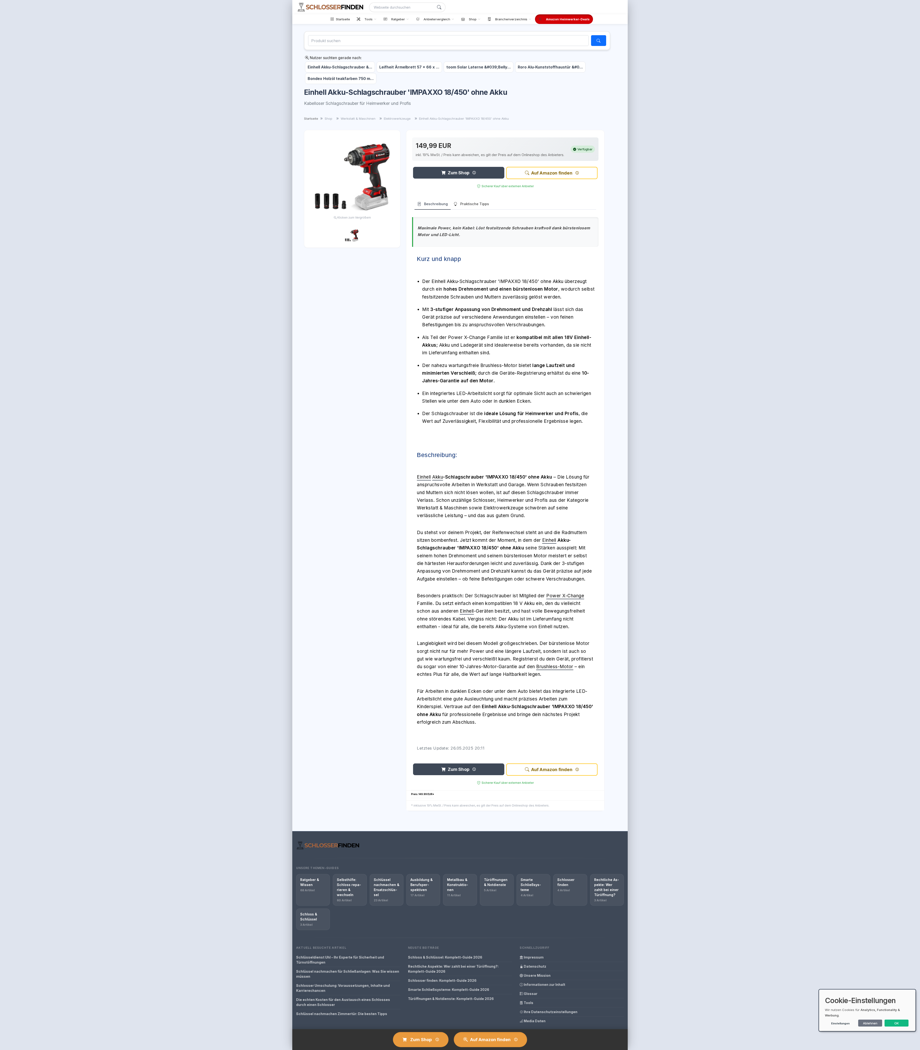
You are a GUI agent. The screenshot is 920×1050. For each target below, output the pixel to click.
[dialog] (867, 1010)
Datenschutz (534, 966)
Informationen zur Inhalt (544, 984)
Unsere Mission (537, 975)
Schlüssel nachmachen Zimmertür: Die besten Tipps (341, 1014)
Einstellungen (840, 1023)
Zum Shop (458, 172)
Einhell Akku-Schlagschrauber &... (340, 67)
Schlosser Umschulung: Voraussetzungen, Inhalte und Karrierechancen (343, 988)
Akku (437, 477)
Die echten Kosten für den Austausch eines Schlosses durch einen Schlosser (343, 1002)
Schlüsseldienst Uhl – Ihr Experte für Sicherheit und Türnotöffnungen (340, 959)
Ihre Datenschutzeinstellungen (550, 1012)
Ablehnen (870, 1023)
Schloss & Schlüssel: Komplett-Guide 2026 (445, 957)
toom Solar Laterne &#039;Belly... (478, 67)
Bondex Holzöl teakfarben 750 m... (341, 78)
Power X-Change (565, 595)
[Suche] (439, 7)
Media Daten (534, 1021)
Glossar (530, 994)
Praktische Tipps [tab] (474, 204)
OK (896, 1023)
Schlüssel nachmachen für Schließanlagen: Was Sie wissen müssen (347, 973)
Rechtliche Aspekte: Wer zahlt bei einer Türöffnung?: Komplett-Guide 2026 (453, 968)
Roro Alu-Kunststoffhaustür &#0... (550, 67)
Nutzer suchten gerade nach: (335, 57)
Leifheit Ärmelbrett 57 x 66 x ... (409, 67)
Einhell (424, 477)
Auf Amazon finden (551, 172)
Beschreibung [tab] (436, 204)
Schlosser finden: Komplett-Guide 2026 (442, 980)
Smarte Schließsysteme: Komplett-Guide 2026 (448, 990)
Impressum (533, 957)
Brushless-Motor (554, 666)
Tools (528, 1003)
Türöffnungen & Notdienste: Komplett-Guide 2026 (451, 999)
